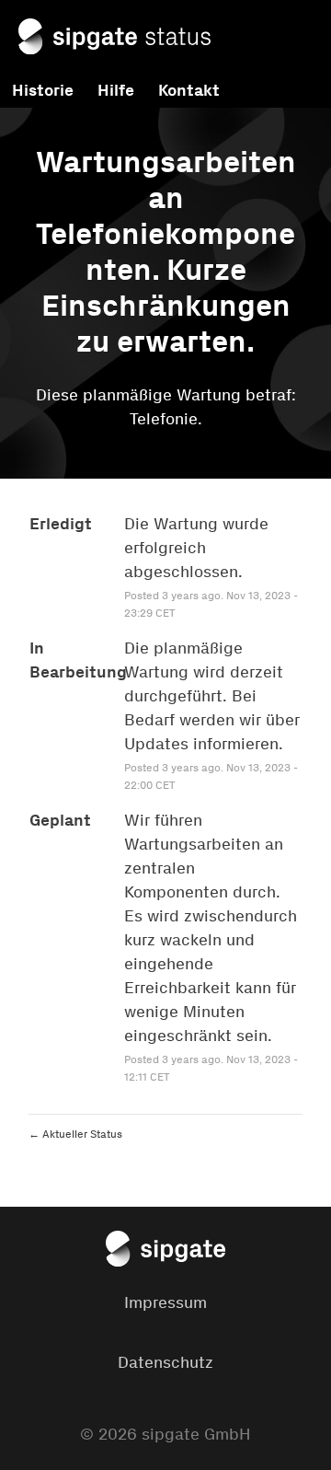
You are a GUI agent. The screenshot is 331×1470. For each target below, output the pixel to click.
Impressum (165, 1302)
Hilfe (115, 90)
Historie (43, 90)
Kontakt (189, 90)
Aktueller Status (75, 1134)
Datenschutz (165, 1362)
